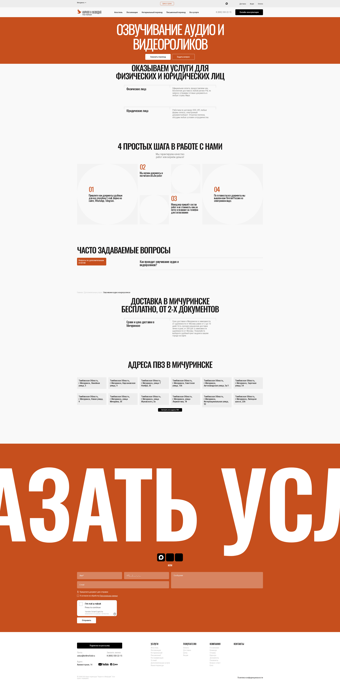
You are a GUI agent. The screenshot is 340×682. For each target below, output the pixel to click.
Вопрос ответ (215, 663)
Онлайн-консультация (249, 12)
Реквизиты (214, 660)
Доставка (242, 4)
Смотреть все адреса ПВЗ (170, 410)
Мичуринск (80, 3)
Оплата (260, 4)
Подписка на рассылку (100, 645)
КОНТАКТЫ (239, 644)
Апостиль (118, 12)
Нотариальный (156, 653)
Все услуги (194, 12)
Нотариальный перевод (152, 12)
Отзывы (213, 653)
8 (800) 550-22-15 (223, 12)
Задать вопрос (183, 57)
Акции (252, 4)
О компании (214, 648)
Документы (214, 658)
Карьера (213, 655)
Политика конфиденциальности (250, 678)
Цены (185, 653)
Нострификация (157, 658)
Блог (211, 665)
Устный (154, 660)
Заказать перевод (158, 57)
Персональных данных (109, 596)
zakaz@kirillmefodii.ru (86, 655)
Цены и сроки (167, 4)
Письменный (156, 655)
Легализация (132, 12)
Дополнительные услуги (93, 292)
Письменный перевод (176, 12)
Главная (80, 292)
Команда (213, 650)
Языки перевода (157, 665)
